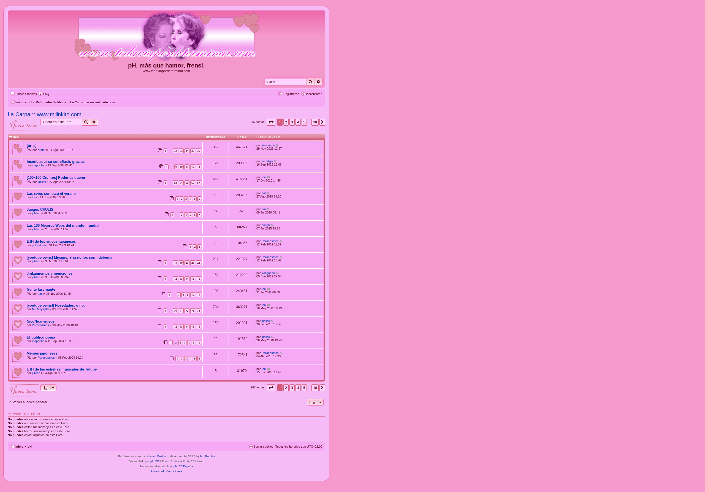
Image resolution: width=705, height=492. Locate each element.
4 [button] (298, 122)
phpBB (154, 461)
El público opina (41, 337)
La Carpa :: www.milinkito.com (45, 114)
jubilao (42, 181)
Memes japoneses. (42, 353)
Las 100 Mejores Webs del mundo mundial (63, 225)
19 (181, 262)
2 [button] (286, 122)
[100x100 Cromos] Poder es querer (56, 177)
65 (187, 183)
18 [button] (315, 122)
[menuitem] (43, 94)
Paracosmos (270, 241)
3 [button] (292, 122)
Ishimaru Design (156, 456)
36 (198, 151)
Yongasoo (268, 145)
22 (198, 262)
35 (192, 151)
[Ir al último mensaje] (277, 145)
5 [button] (304, 122)
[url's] (31, 146)
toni (264, 177)
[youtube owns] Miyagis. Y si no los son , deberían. (71, 257)
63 (175, 183)
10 (181, 167)
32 (175, 151)
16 (198, 278)
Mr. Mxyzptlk (40, 309)
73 (192, 310)
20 (187, 262)
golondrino (39, 245)
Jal (263, 193)
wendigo (267, 161)
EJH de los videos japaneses (51, 241)
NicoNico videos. (41, 321)
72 (187, 310)
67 (198, 183)
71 (181, 310)
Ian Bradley (207, 456)
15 (192, 278)
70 (175, 310)
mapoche (38, 165)
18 (175, 262)
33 (181, 151)
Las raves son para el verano (51, 193)
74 (198, 310)
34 (187, 151)
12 (192, 167)
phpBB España (183, 466)
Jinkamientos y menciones (49, 273)
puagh (266, 225)
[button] (271, 122)
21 (192, 262)
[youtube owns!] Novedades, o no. (56, 305)
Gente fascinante (41, 289)
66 (192, 183)
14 (187, 278)
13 (198, 167)
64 (181, 183)
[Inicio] (166, 37)
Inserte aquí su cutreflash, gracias (56, 162)
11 (187, 167)
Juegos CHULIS (40, 209)
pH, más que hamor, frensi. (166, 65)
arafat (41, 150)
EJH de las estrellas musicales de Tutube (62, 369)
